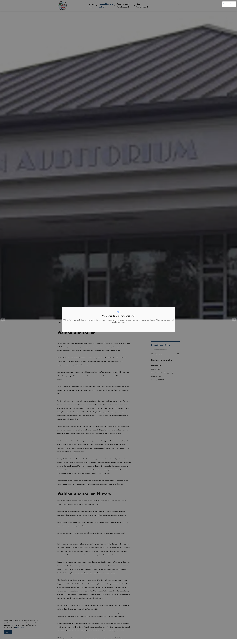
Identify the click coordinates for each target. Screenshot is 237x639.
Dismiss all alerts (229, 4)
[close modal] (173, 309)
